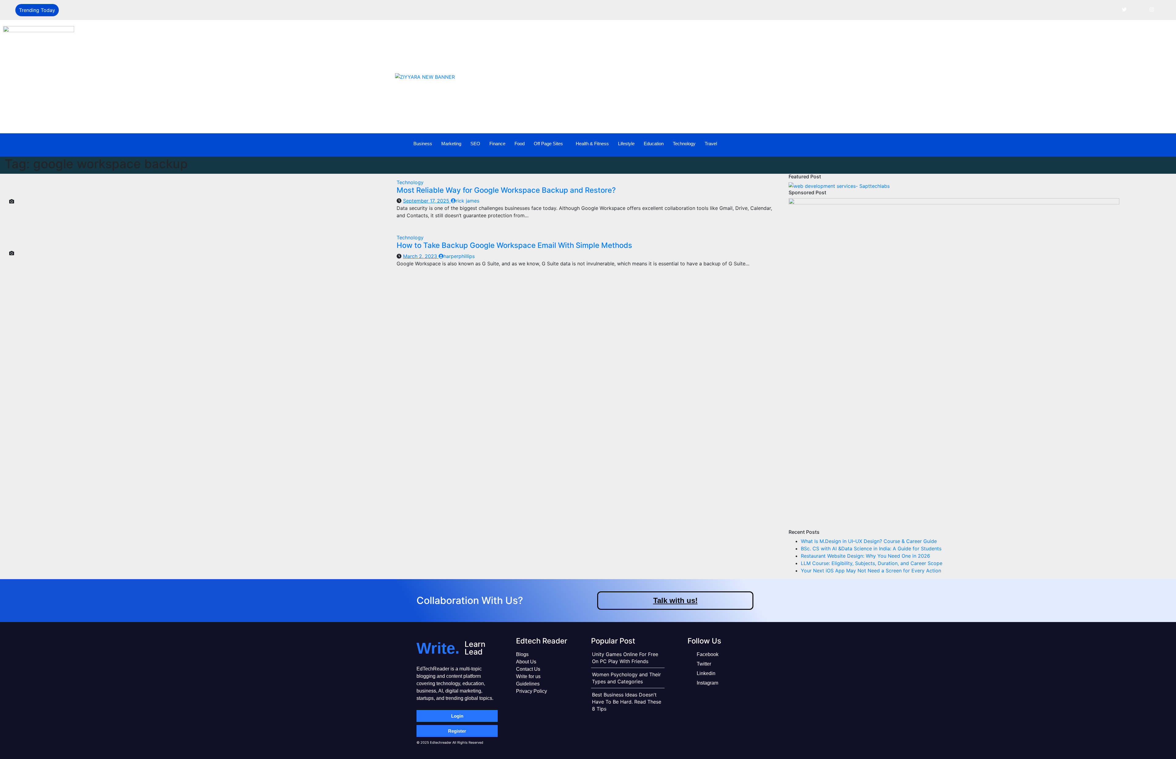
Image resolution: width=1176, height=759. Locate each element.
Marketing (451, 143)
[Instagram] (1151, 9)
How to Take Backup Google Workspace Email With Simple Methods (514, 245)
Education (654, 143)
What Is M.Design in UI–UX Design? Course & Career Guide (869, 541)
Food (519, 143)
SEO (475, 143)
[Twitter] (1124, 9)
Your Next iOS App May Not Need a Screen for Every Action (871, 570)
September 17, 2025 (427, 201)
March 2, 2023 (421, 256)
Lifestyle (626, 143)
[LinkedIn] (1138, 9)
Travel (711, 143)
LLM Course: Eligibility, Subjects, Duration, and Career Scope (871, 563)
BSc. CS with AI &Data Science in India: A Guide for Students (871, 548)
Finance (497, 143)
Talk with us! (675, 600)
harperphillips (459, 256)
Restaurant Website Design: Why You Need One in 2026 (865, 556)
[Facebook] (1110, 9)
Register (457, 731)
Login (457, 716)
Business (422, 143)
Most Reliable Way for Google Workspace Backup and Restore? (506, 190)
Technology (684, 143)
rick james (467, 201)
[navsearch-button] (1131, 144)
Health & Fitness (592, 143)
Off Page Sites (548, 143)
